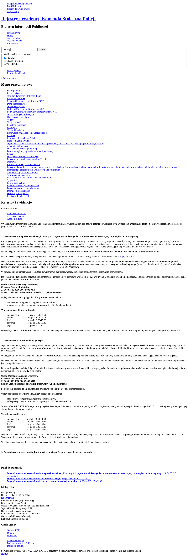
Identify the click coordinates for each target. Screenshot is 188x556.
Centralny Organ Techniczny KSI (22, 172)
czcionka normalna (16, 213)
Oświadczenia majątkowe (19, 117)
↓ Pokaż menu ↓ (8, 78)
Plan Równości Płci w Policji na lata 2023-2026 (29, 177)
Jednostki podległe (15, 540)
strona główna (13, 32)
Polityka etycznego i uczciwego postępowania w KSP (32, 111)
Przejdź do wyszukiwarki (19, 9)
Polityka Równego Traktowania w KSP (25, 109)
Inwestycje (12, 127)
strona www (13, 43)
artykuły (10, 58)
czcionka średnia (15, 216)
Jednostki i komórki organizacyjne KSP (25, 101)
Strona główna (14, 70)
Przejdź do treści (14, 6)
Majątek (11, 119)
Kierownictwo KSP (16, 98)
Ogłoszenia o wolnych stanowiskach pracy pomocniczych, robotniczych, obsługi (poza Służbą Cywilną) (55, 143)
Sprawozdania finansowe (18, 175)
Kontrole (11, 135)
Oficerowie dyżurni (16, 106)
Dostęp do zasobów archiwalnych (22, 156)
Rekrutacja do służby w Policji (21, 138)
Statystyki (11, 162)
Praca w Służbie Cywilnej (19, 140)
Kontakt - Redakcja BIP (18, 196)
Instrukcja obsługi (15, 546)
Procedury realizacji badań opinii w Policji (26, 159)
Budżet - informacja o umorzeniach (23, 164)
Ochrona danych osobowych (20, 114)
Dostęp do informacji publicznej (22, 148)
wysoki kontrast (14, 40)
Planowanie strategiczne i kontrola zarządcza (27, 133)
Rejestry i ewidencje (16, 73)
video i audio (12, 64)
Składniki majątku (15, 130)
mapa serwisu (13, 38)
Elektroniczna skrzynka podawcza (23, 185)
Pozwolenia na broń (16, 183)
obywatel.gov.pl (127, 256)
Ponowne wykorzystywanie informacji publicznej (30, 151)
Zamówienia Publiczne (17, 146)
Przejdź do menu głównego (19, 3)
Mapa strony (13, 11)
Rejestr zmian (7, 498)
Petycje (10, 154)
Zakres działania (14, 93)
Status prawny (13, 90)
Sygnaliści (12, 180)
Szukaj (7, 49)
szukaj (10, 35)
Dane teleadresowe (16, 104)
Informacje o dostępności (18, 191)
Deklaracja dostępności (17, 193)
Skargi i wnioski (14, 122)
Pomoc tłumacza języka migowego (23, 188)
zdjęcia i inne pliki (14, 61)
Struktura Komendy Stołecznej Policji (24, 96)
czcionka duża (14, 219)
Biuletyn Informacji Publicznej (21, 543)
